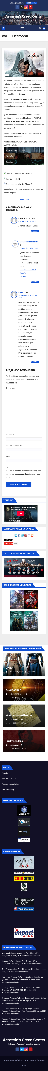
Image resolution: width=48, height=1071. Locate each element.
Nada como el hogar (19, 715)
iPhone (22, 200)
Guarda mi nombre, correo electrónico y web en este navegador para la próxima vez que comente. (23, 474)
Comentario (10, 388)
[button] (40, 28)
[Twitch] (28, 535)
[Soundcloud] (32, 535)
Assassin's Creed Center (24, 16)
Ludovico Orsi (14, 741)
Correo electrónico (14, 446)
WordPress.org (8, 790)
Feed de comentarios (10, 784)
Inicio (24, 1066)
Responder (34, 231)
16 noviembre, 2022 (16, 694)
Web (8, 456)
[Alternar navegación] (22, 28)
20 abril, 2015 (13, 745)
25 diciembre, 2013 (15, 719)
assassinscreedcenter (29, 242)
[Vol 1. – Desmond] (24, 64)
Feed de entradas (9, 779)
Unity (9, 667)
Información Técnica (28, 270)
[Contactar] (16, 535)
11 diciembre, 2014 (15, 672)
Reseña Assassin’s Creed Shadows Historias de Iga (23, 969)
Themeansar (41, 1060)
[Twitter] (22, 535)
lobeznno (31, 672)
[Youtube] (25, 535)
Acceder (5, 773)
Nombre (10, 435)
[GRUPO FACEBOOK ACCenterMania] (19, 535)
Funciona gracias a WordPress (13, 1060)
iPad (27, 200)
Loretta (21, 292)
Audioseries (13, 690)
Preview (23, 276)
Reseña (23, 273)
